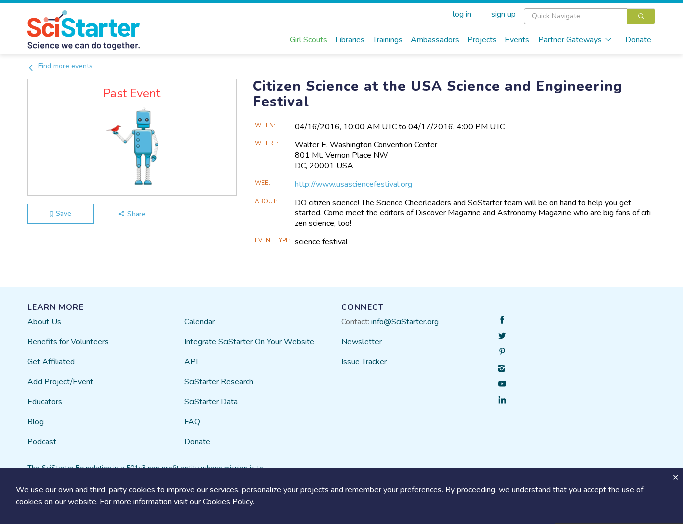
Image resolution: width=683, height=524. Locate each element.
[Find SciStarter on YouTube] (502, 384)
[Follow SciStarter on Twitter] (502, 336)
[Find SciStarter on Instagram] (502, 368)
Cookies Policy (228, 502)
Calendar (199, 322)
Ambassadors (435, 40)
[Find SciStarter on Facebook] (502, 320)
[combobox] (590, 16)
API (191, 362)
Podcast (42, 442)
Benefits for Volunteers (68, 342)
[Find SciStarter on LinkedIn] (502, 400)
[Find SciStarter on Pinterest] (502, 352)
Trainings (388, 40)
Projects (482, 40)
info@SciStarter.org (405, 322)
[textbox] (576, 16)
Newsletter (362, 342)
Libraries (350, 40)
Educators (45, 402)
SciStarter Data (211, 402)
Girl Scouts (309, 40)
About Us (45, 322)
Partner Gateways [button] (570, 40)
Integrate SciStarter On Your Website (249, 342)
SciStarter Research (219, 382)
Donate (639, 40)
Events (517, 40)
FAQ (192, 422)
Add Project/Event (61, 382)
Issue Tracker (364, 362)
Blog (36, 422)
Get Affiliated (51, 362)
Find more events (64, 66)
